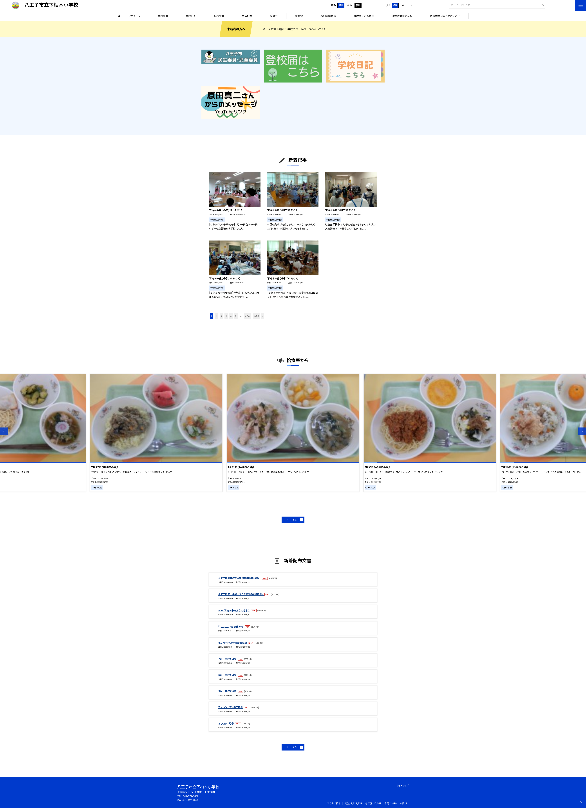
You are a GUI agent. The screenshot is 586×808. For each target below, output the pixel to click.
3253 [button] (256, 315)
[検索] (542, 4)
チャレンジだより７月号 (230, 707)
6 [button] (236, 315)
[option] (293, 433)
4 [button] (226, 315)
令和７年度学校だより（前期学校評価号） (239, 578)
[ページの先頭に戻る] (580, 802)
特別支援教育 (328, 16)
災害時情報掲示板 (402, 16)
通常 (341, 5)
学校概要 (163, 16)
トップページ (133, 16)
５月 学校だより (227, 691)
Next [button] (582, 431)
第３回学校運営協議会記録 (233, 643)
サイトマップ (402, 785)
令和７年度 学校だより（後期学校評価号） (241, 594)
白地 (349, 5)
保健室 (274, 16)
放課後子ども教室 (364, 16)
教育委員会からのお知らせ (445, 16)
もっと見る (291, 520)
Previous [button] (4, 431)
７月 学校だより (227, 659)
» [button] (262, 315)
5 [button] (231, 315)
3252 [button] (247, 315)
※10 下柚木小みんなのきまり (234, 610)
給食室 (299, 16)
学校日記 (191, 16)
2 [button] (216, 315)
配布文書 (219, 16)
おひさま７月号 (226, 723)
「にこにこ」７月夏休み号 (231, 626)
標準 (395, 5)
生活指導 (247, 16)
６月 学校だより (227, 675)
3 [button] (221, 315)
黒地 (358, 5)
